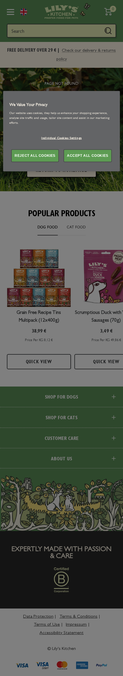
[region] (61, 131)
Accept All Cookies (87, 155)
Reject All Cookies (35, 155)
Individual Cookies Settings (61, 138)
